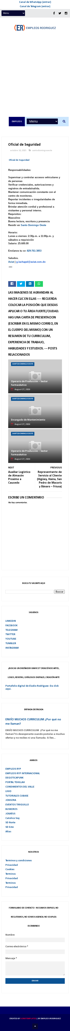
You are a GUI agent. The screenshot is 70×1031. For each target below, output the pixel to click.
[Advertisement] (35, 79)
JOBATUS (10, 813)
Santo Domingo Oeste (33, 225)
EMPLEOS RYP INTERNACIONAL (22, 773)
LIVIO (8, 791)
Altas (8, 831)
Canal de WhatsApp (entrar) (35, 2)
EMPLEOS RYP (13, 769)
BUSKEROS (11, 809)
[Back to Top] (35, 1026)
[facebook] (54, 13)
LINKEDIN (10, 621)
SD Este (9, 827)
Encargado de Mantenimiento (28, 419)
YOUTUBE (10, 639)
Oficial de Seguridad (19, 160)
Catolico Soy (12, 818)
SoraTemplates (28, 1019)
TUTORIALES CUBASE (16, 795)
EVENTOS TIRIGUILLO (17, 804)
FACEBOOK (11, 625)
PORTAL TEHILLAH (15, 782)
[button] (10, 267)
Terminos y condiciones (18, 860)
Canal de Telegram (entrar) (35, 6)
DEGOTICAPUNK (14, 777)
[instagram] (66, 13)
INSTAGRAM (12, 648)
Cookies (9, 869)
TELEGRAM (11, 630)
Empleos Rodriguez (51, 1019)
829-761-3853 (34, 250)
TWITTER (10, 634)
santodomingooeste (42, 150)
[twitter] (60, 13)
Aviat (11, 261)
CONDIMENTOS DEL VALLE (19, 786)
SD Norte (10, 822)
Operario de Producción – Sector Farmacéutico (29, 383)
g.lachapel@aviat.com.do (31, 261)
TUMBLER (10, 643)
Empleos (17, 121)
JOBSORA (10, 800)
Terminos (10, 874)
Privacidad (11, 865)
